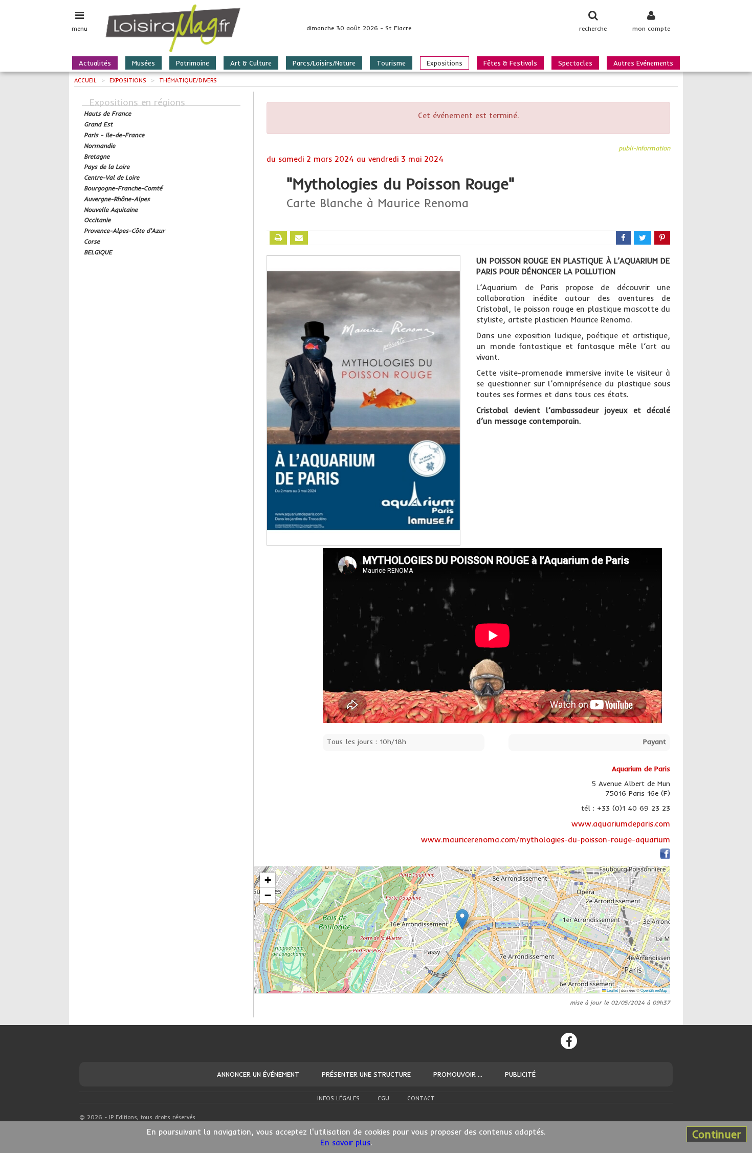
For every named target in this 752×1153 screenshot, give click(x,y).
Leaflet (612, 990)
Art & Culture (251, 63)
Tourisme (391, 63)
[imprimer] (278, 238)
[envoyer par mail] (299, 238)
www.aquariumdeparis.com (620, 824)
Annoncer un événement (258, 1074)
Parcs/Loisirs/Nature (324, 63)
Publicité (520, 1074)
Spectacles (575, 63)
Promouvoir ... (457, 1074)
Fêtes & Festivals (510, 63)
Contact (421, 1098)
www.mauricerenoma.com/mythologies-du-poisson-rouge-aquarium (545, 839)
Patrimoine (192, 63)
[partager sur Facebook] (623, 238)
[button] (462, 919)
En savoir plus (345, 1142)
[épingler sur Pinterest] (662, 238)
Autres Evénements (643, 63)
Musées (143, 63)
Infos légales (338, 1098)
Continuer (716, 1134)
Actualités (95, 63)
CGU (383, 1098)
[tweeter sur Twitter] (642, 238)
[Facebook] (569, 1041)
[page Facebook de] (665, 855)
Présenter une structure (366, 1074)
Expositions (444, 63)
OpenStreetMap (653, 990)
